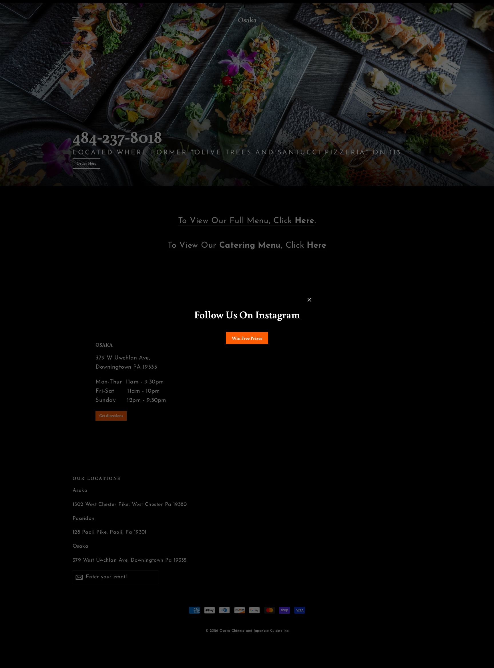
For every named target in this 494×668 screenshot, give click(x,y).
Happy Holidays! (247, 355)
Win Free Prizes (247, 338)
